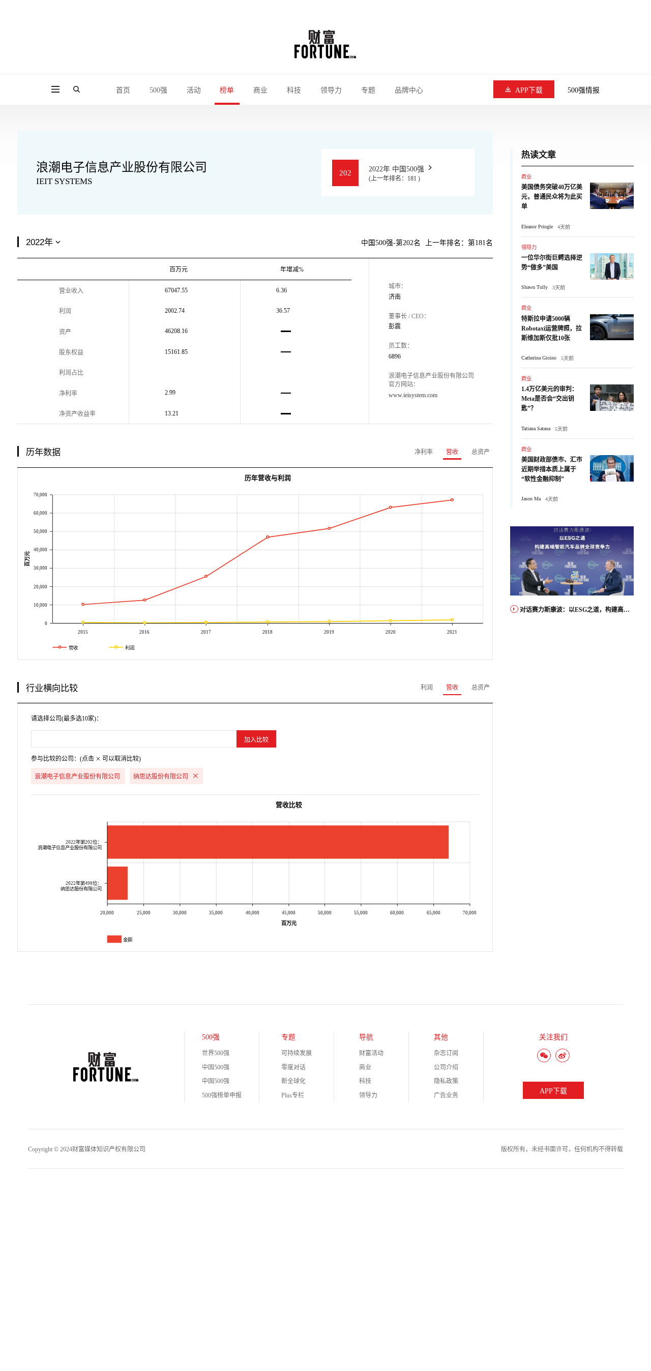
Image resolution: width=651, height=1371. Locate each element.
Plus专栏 (292, 1095)
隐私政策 (446, 1081)
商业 (260, 90)
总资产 (480, 452)
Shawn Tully (534, 287)
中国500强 (215, 1067)
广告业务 (446, 1095)
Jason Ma (531, 498)
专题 (368, 90)
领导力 (331, 90)
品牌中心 (409, 90)
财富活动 (371, 1053)
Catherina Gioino (538, 358)
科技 (294, 90)
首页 (123, 90)
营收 (452, 452)
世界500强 (215, 1053)
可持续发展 (296, 1053)
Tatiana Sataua (535, 428)
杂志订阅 (446, 1053)
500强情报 (584, 90)
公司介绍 (446, 1067)
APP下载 (529, 90)
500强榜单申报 (222, 1095)
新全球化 (293, 1081)
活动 (194, 90)
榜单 (227, 90)
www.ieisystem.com (413, 395)
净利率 (424, 452)
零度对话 (293, 1067)
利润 (427, 687)
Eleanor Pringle (537, 226)
